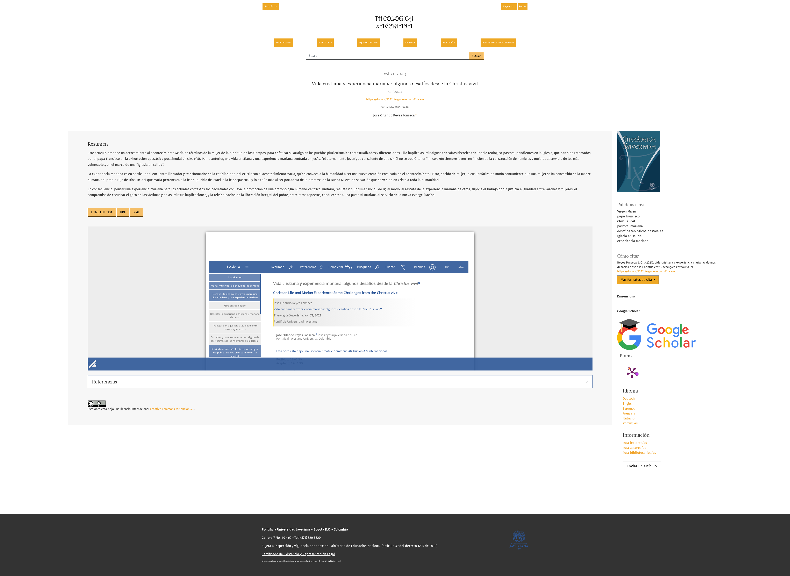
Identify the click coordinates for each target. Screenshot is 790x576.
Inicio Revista (283, 42)
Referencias (104, 381)
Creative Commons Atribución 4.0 (172, 409)
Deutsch (629, 399)
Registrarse (508, 6)
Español (272, 6)
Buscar (476, 56)
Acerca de (324, 42)
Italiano (628, 418)
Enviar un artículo (642, 466)
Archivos (410, 42)
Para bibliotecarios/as (639, 453)
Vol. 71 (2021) (395, 74)
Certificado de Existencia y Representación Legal (298, 554)
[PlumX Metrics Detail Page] (632, 372)
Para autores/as (634, 448)
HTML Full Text (101, 212)
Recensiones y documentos (498, 42)
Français (629, 413)
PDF (123, 212)
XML (136, 212)
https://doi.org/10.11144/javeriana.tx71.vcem (395, 99)
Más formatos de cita (637, 280)
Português (630, 423)
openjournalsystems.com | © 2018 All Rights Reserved (318, 561)
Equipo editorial (368, 42)
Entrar (522, 6)
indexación (449, 42)
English (628, 403)
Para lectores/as (635, 443)
